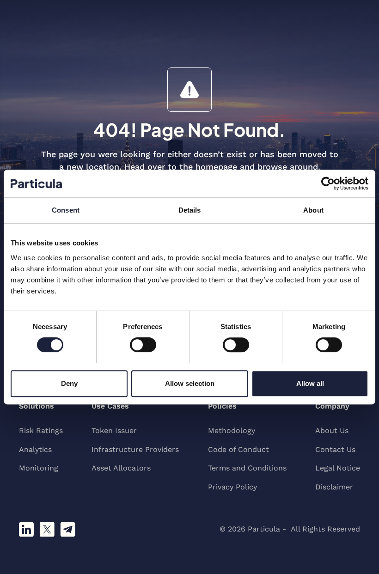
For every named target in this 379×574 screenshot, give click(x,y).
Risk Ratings (41, 430)
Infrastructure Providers (135, 449)
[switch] (143, 344)
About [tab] (313, 210)
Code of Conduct (238, 449)
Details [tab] (189, 210)
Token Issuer (114, 430)
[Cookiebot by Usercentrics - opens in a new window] (327, 183)
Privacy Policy (232, 486)
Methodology (231, 430)
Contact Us (335, 449)
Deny (69, 383)
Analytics (35, 449)
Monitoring (38, 468)
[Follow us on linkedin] (26, 529)
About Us (331, 430)
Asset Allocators (121, 468)
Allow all (310, 383)
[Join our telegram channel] (67, 529)
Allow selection (189, 383)
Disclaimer (334, 486)
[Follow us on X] (47, 529)
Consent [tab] (65, 210)
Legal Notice (337, 468)
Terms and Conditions (247, 468)
